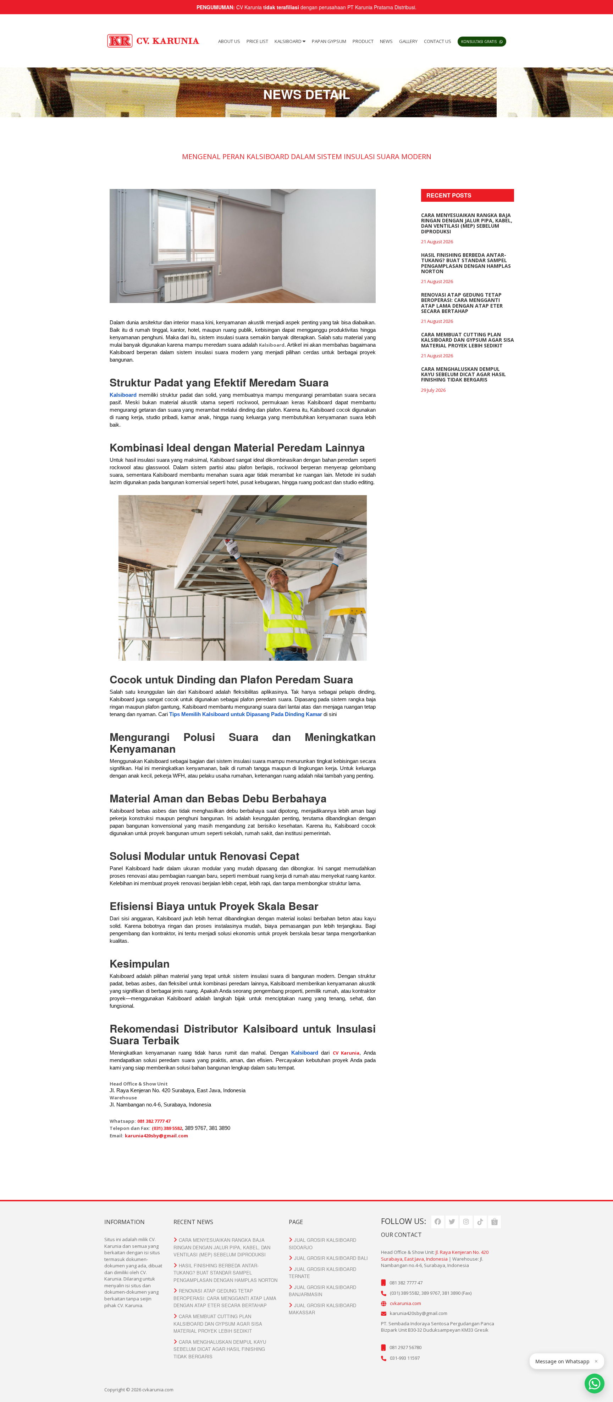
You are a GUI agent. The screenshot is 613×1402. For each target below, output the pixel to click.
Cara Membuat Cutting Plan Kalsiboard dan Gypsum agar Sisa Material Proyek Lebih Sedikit (467, 340)
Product (363, 41)
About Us (229, 41)
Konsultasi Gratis (479, 41)
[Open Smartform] (594, 1383)
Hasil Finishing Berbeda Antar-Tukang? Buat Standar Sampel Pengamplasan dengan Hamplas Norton (466, 263)
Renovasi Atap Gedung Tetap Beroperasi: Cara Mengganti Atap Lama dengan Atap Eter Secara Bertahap (462, 302)
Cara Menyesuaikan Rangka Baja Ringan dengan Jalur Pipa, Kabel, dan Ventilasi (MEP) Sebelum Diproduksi (466, 223)
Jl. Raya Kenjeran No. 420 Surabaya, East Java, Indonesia (434, 1255)
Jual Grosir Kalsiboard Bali (331, 1258)
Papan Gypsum (329, 41)
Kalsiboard (289, 41)
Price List (257, 41)
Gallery (408, 41)
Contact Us (437, 41)
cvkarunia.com (405, 1303)
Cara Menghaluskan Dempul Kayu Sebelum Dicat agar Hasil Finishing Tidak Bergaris (463, 374)
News (386, 41)
